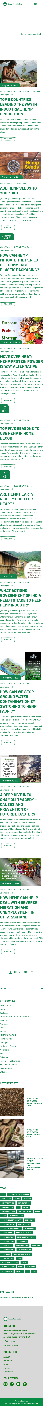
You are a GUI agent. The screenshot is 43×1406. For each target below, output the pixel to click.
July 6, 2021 (4, 408)
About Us (7, 1356)
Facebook (5, 1297)
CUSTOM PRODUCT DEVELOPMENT (15, 1016)
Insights (6, 1368)
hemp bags (29, 1220)
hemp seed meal (7, 1250)
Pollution (4, 1057)
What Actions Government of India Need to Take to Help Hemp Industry (20, 597)
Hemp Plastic (6, 1038)
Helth (37, 1211)
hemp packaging (7, 1241)
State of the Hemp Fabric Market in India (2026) (33, 1133)
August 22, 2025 (10, 85)
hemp (3, 1216)
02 (15, 972)
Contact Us (8, 1371)
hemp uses (5, 1254)
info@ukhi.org (9, 1341)
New (2, 1053)
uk (27, 1271)
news (20, 1267)
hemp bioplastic (7, 1224)
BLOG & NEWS (20, 91)
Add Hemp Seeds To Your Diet (18, 190)
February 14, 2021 (10, 780)
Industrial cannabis (9, 1262)
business (27, 1199)
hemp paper (22, 1241)
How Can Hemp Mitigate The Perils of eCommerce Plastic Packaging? (19, 262)
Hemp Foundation (17, 1404)
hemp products (22, 1245)
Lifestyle (4, 1042)
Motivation (4, 1049)
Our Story (7, 1360)
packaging (31, 1267)
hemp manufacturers (25, 1237)
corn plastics (23, 1203)
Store (5, 1364)
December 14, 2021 (11, 177)
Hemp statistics (24, 1250)
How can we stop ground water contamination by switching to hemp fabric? (18, 701)
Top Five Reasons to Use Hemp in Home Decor (19, 433)
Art (2, 1194)
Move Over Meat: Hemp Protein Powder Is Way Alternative (21, 361)
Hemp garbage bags (23, 1233)
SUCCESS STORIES (8, 1064)
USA (34, 1271)
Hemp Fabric (29, 1228)
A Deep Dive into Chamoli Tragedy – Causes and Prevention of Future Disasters (18, 804)
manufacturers (7, 1267)
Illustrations (7, 1258)
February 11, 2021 (10, 883)
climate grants (7, 1203)
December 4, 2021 (7, 236)
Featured (4, 1024)
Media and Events (8, 1046)
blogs (17, 1199)
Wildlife (3, 1072)
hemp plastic (6, 1245)
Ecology (3, 1020)
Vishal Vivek (5, 91)
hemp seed (36, 1245)
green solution (25, 1211)
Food (2, 1027)
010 (25, 972)
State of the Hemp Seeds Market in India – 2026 (34, 1102)
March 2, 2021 (5, 474)
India (19, 1258)
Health (3, 1031)
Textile (19, 1271)
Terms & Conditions (21, 1401)
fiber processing (8, 1211)
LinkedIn (26, 1297)
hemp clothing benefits (11, 1228)
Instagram (16, 1297)
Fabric (25, 1207)
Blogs (29, 91)
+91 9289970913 (10, 1345)
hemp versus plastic (22, 1254)
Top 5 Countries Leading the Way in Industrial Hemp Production (18, 106)
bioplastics (6, 1199)
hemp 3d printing (16, 1216)
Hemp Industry (7, 1237)
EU (18, 1207)
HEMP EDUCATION (8, 1035)
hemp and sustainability (11, 1220)
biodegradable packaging (19, 1194)
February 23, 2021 (10, 677)
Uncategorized (6, 94)
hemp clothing (24, 1224)
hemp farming (6, 1233)
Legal (24, 1262)
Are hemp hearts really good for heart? (17, 499)
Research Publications (10, 1061)
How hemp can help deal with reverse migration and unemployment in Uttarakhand (19, 907)
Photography (6, 1271)
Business (36, 91)
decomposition (7, 1207)
